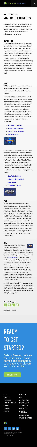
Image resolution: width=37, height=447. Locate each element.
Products (7, 397)
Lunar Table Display (12, 257)
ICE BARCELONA (24, 400)
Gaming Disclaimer (25, 418)
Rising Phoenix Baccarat (16, 131)
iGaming (6, 405)
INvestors (22, 394)
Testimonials (23, 405)
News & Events (24, 403)
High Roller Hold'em (14, 176)
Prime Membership (10, 403)
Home (5, 394)
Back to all (11, 310)
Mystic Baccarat (13, 134)
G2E (20, 397)
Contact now (12, 374)
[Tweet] (9, 305)
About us (7, 408)
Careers (6, 411)
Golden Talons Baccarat (15, 128)
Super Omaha (12, 182)
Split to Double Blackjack (16, 179)
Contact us (23, 408)
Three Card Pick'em (14, 185)
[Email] (17, 305)
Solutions (7, 400)
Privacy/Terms (24, 415)
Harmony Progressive (15, 125)
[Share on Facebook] (5, 305)
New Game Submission (23, 411)
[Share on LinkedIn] (13, 305)
